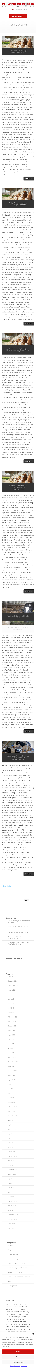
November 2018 (13, 1170)
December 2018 (13, 1165)
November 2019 (13, 1120)
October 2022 (12, 981)
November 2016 (13, 1215)
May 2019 (11, 1143)
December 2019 (13, 1116)
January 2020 (12, 1111)
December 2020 (13, 1062)
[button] (33, 1334)
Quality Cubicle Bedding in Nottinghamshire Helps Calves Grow (18, 350)
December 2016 (13, 1210)
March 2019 (11, 1152)
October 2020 (12, 1071)
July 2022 (10, 994)
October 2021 (12, 1026)
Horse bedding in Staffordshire (17, 1268)
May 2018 (11, 1192)
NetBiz (12, 627)
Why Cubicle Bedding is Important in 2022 (18, 51)
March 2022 (11, 1012)
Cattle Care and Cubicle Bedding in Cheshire (18, 204)
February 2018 (12, 1201)
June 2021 (11, 1039)
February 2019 (12, 1156)
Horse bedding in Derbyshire (17, 1263)
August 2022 (11, 990)
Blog (26, 627)
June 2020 (11, 1089)
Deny (18, 1357)
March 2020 (11, 1102)
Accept (18, 1351)
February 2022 (12, 1017)
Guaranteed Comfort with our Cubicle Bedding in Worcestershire (18, 757)
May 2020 (11, 1093)
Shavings (10, 1281)
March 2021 (11, 1053)
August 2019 (11, 1129)
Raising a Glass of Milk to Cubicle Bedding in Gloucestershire (18, 487)
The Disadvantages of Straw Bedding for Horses (19, 921)
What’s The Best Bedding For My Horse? (18, 927)
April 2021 (11, 1048)
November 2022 (13, 976)
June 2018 (11, 1188)
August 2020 (11, 1080)
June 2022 (11, 999)
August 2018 (11, 1179)
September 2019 (13, 1125)
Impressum (24, 1366)
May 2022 (11, 1003)
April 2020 (11, 1098)
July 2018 (10, 1183)
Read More (29, 178)
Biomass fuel (12, 1245)
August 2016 (11, 1228)
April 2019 (11, 1147)
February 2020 (12, 1107)
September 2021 (13, 1030)
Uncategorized (12, 1286)
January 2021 (12, 1057)
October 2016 (12, 1219)
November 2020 (13, 1066)
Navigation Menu (18, 16)
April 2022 (11, 1008)
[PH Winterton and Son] (18, 10)
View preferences (18, 1362)
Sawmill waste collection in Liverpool (19, 1277)
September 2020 (13, 1075)
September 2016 (13, 1224)
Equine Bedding (13, 1259)
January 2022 (12, 1021)
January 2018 (12, 1206)
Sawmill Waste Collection (15, 1272)
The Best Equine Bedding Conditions (19, 932)
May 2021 (11, 1044)
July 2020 (10, 1084)
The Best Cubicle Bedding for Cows (18, 617)
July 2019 (10, 1134)
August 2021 (11, 1035)
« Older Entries (6, 886)
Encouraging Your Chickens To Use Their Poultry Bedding (18, 943)
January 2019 (12, 1161)
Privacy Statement (15, 1366)
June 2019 (11, 1138)
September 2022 (13, 985)
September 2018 (13, 1174)
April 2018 (11, 1197)
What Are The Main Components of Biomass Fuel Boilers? (19, 937)
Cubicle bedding (17, 630)
